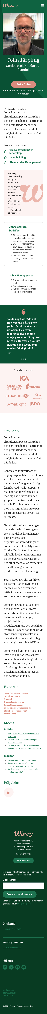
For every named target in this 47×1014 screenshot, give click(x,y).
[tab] (21, 359)
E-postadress (9, 879)
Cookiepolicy (8, 995)
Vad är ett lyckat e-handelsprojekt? (22, 760)
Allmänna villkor (8, 990)
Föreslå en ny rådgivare (12, 929)
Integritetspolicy (24, 904)
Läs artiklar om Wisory (12, 947)
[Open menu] (42, 6)
